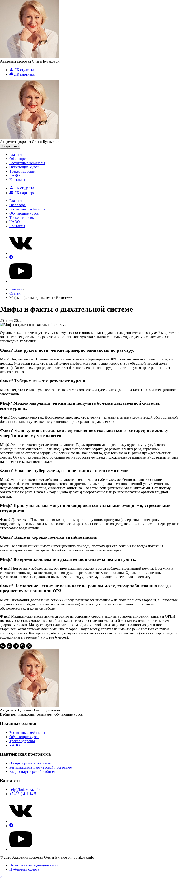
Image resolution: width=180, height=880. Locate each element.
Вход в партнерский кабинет (32, 772)
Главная (15, 154)
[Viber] (22, 646)
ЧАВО (14, 175)
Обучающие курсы (24, 167)
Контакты (17, 180)
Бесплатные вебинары (27, 163)
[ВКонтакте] (3, 646)
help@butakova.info (24, 790)
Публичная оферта (24, 869)
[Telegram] (16, 646)
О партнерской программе (30, 763)
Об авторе (17, 159)
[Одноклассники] (9, 646)
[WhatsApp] (29, 646)
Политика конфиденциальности (35, 865)
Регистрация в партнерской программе (40, 767)
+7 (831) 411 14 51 (23, 794)
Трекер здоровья (22, 171)
